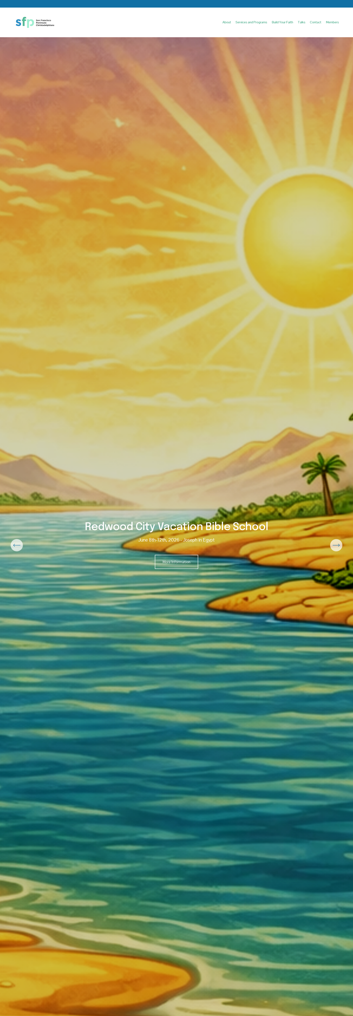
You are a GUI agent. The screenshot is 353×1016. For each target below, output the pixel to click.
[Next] (336, 545)
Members (332, 22)
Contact (315, 22)
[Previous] (17, 545)
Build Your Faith (282, 22)
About (226, 22)
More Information (176, 562)
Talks (301, 22)
